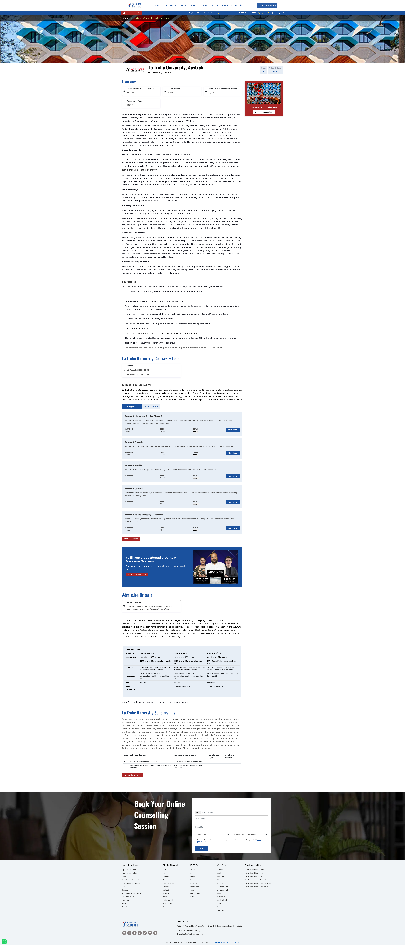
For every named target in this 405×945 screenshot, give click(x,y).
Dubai (219, 907)
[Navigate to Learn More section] (241, 5)
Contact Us (227, 5)
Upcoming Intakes (129, 873)
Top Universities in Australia (256, 880)
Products (193, 5)
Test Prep (214, 5)
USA (164, 870)
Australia (135, 18)
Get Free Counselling (263, 112)
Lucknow (193, 883)
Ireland (166, 890)
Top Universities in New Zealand (258, 883)
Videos (184, 5)
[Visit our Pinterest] (150, 933)
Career (125, 890)
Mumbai (220, 876)
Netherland (167, 903)
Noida (192, 876)
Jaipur (192, 870)
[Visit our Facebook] (129, 933)
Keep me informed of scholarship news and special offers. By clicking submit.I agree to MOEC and (231, 841)
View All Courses (131, 538)
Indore (193, 897)
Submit (201, 848)
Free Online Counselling (131, 880)
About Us (159, 5)
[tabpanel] (182, 476)
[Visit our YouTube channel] (134, 933)
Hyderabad (194, 886)
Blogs (204, 5)
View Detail (232, 430)
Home (125, 18)
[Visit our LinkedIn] (140, 933)
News (124, 876)
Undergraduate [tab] (132, 406)
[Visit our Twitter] (145, 933)
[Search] (236, 5)
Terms (259, 840)
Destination (171, 5)
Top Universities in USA (254, 873)
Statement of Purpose (131, 883)
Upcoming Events (129, 870)
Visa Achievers (128, 897)
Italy (165, 897)
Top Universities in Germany (256, 886)
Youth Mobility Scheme (131, 893)
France (166, 893)
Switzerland (168, 900)
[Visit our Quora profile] (155, 933)
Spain (165, 907)
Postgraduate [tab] (151, 406)
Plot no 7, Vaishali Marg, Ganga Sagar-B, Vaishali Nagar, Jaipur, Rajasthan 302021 (209, 926)
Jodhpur (220, 910)
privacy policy (201, 842)
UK (164, 873)
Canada (166, 876)
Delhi (192, 873)
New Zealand (168, 883)
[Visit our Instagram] (124, 933)
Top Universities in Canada (255, 870)
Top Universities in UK (253, 876)
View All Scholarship (132, 775)
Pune (192, 880)
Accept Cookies (227, 941)
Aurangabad (195, 893)
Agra (192, 890)
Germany (167, 886)
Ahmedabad (222, 886)
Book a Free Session (137, 574)
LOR (123, 886)
